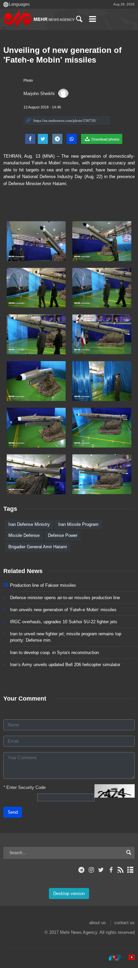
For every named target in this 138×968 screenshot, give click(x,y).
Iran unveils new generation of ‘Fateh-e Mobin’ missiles (63, 609)
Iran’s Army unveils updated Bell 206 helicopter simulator (65, 664)
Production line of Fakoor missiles (43, 585)
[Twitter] (101, 870)
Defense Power (62, 535)
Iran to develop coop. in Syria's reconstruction (54, 652)
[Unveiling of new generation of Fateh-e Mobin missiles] (36, 241)
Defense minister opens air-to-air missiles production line (65, 597)
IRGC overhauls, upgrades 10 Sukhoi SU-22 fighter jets (63, 621)
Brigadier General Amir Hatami (37, 546)
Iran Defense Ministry (29, 524)
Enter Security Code (24, 787)
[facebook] (111, 870)
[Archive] (130, 870)
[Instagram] (91, 870)
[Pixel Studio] (128, 958)
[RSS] (121, 870)
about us (97, 922)
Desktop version (69, 893)
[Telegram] (81, 870)
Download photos (105, 139)
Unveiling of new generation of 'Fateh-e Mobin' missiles (62, 55)
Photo (28, 80)
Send (13, 812)
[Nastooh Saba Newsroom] (111, 958)
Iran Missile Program (78, 524)
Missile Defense (24, 535)
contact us (124, 922)
